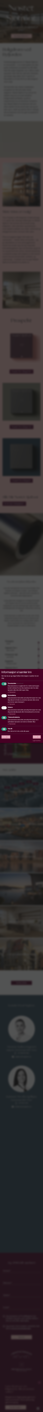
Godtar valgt (6, 737)
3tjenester (12, 714)
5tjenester (12, 692)
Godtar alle (36, 737)
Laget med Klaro (37, 740)
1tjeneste (11, 704)
